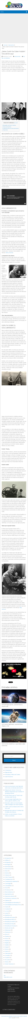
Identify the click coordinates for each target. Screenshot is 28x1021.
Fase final (5, 130)
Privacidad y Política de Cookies (12, 774)
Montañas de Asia (9, 923)
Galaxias (7, 900)
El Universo (7, 890)
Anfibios (7, 860)
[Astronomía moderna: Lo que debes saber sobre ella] (14, 735)
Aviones (7, 873)
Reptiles (7, 943)
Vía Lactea (7, 959)
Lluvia (6, 913)
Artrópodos (8, 862)
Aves (6, 871)
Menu (2, 12)
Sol (4, 975)
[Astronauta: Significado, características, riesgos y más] (14, 716)
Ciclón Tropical (8, 877)
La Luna (7, 911)
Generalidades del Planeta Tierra (13, 904)
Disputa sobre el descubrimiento (10, 128)
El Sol (6, 888)
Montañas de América (10, 921)
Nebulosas (7, 930)
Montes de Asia (9, 928)
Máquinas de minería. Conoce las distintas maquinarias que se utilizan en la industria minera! (14, 791)
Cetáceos (7, 875)
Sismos (6, 949)
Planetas (7, 940)
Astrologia (7, 864)
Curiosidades (8, 885)
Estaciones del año (9, 896)
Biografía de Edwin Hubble (9, 125)
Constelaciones (8, 879)
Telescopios (8, 953)
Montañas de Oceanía (10, 926)
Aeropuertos (8, 858)
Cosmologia (8, 883)
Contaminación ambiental (11, 881)
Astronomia (17, 56)
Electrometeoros (9, 892)
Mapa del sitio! (8, 772)
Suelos (6, 951)
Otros (6, 934)
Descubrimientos (6, 127)
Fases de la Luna (8, 977)
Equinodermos (8, 894)
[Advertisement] (14, 27)
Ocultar (15, 122)
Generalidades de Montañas (12, 902)
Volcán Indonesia (9, 964)
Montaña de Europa (10, 917)
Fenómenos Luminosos (10, 898)
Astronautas (8, 866)
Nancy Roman (9, 252)
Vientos (7, 962)
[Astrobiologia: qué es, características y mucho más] (14, 696)
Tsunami (7, 957)
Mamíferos (7, 915)
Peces (6, 938)
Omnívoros (7, 932)
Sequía (6, 947)
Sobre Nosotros (9, 776)
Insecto (7, 907)
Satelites (7, 945)
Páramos (7, 936)
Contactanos (8, 770)
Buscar (14, 760)
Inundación (7, 909)
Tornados (7, 955)
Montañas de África (10, 919)
